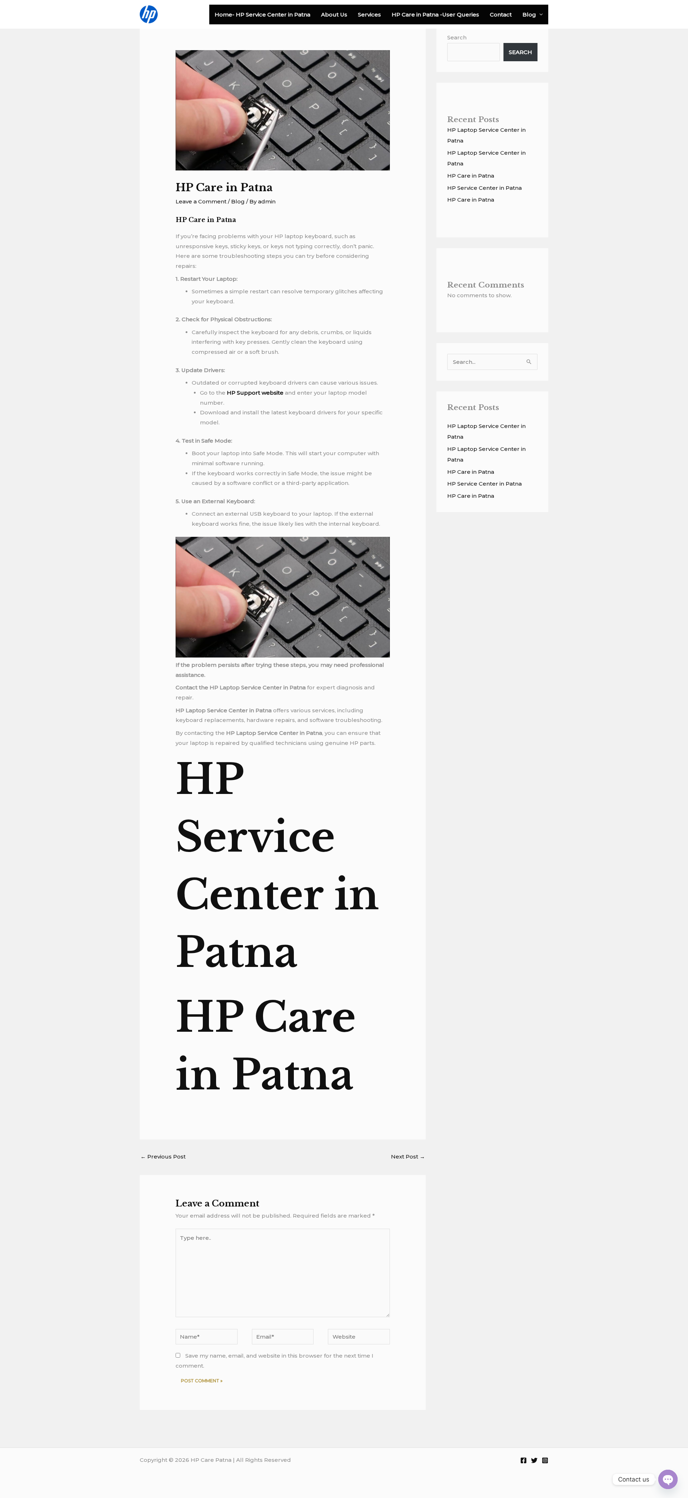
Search (457, 37)
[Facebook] (523, 1460)
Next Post (408, 1156)
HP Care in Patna (470, 175)
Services (369, 14)
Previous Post (163, 1156)
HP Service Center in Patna (484, 187)
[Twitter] (534, 1460)
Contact (501, 14)
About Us (334, 14)
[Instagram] (545, 1460)
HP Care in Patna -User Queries (435, 14)
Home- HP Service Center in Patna (262, 14)
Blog (529, 14)
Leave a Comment (201, 201)
